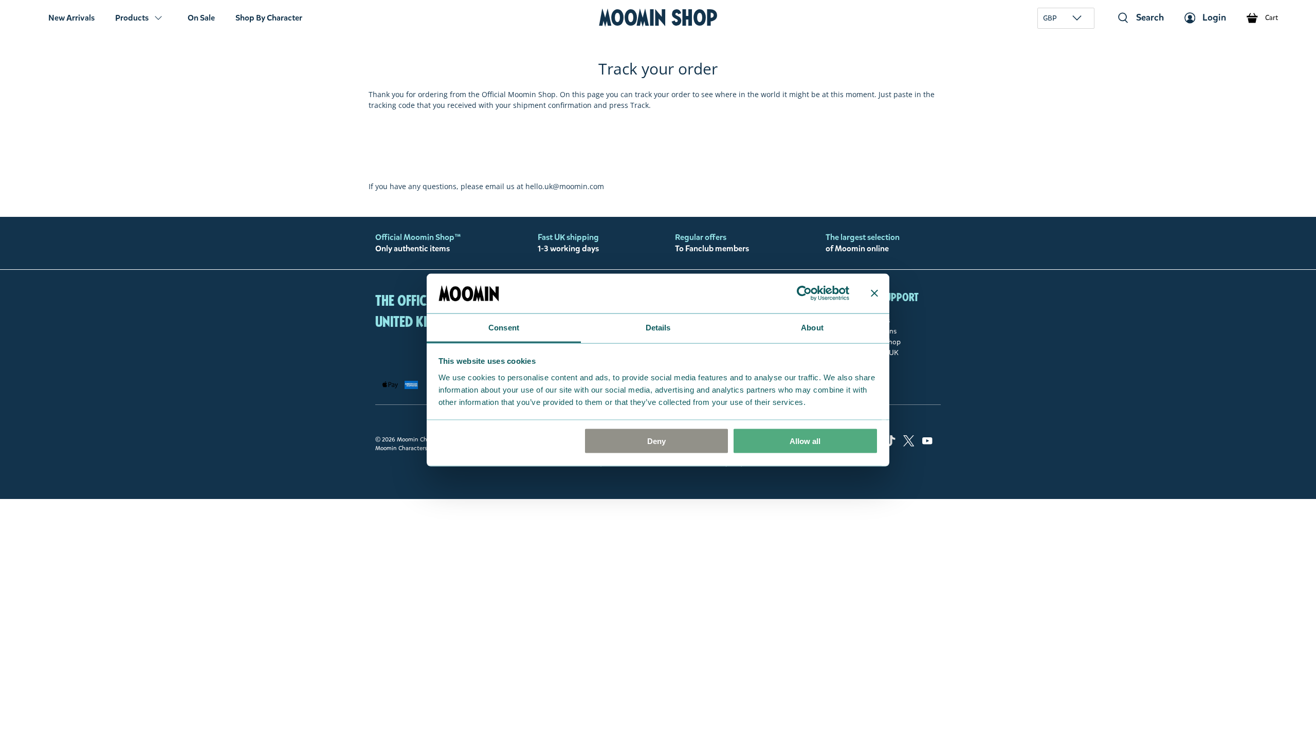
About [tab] (812, 327)
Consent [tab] (503, 327)
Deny (656, 441)
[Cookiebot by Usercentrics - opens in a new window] (804, 293)
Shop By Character (268, 17)
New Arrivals (71, 17)
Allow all (805, 441)
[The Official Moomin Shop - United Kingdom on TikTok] (889, 444)
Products (132, 17)
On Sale (201, 17)
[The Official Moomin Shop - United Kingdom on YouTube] (927, 444)
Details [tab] (658, 327)
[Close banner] (874, 293)
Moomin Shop (658, 18)
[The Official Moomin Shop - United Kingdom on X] (909, 444)
